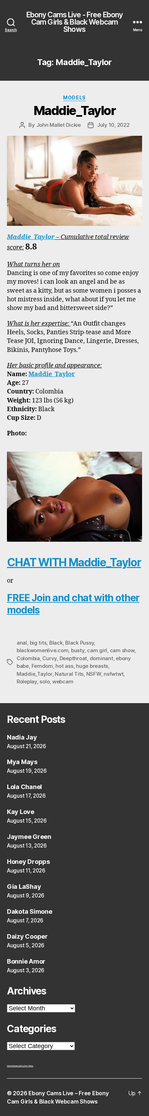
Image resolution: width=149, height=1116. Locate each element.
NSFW (93, 674)
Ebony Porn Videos (26, 1066)
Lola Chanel (24, 786)
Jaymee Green (29, 836)
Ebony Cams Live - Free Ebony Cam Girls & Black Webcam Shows (74, 22)
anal (22, 642)
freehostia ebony (13, 1066)
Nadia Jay (22, 737)
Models (74, 97)
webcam (62, 681)
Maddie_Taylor (75, 110)
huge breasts (92, 666)
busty (78, 650)
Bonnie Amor (26, 961)
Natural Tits (69, 674)
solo (45, 681)
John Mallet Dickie (58, 125)
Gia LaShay (24, 886)
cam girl (97, 650)
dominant (101, 658)
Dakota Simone (29, 911)
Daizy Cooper (27, 936)
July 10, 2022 (113, 125)
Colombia (28, 658)
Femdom (42, 666)
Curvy (49, 658)
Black (56, 642)
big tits (38, 642)
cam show (122, 650)
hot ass (64, 666)
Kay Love (20, 811)
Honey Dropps (28, 861)
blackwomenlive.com (42, 650)
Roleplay (27, 681)
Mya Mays (22, 761)
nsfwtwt (113, 674)
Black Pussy (79, 642)
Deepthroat (73, 658)
